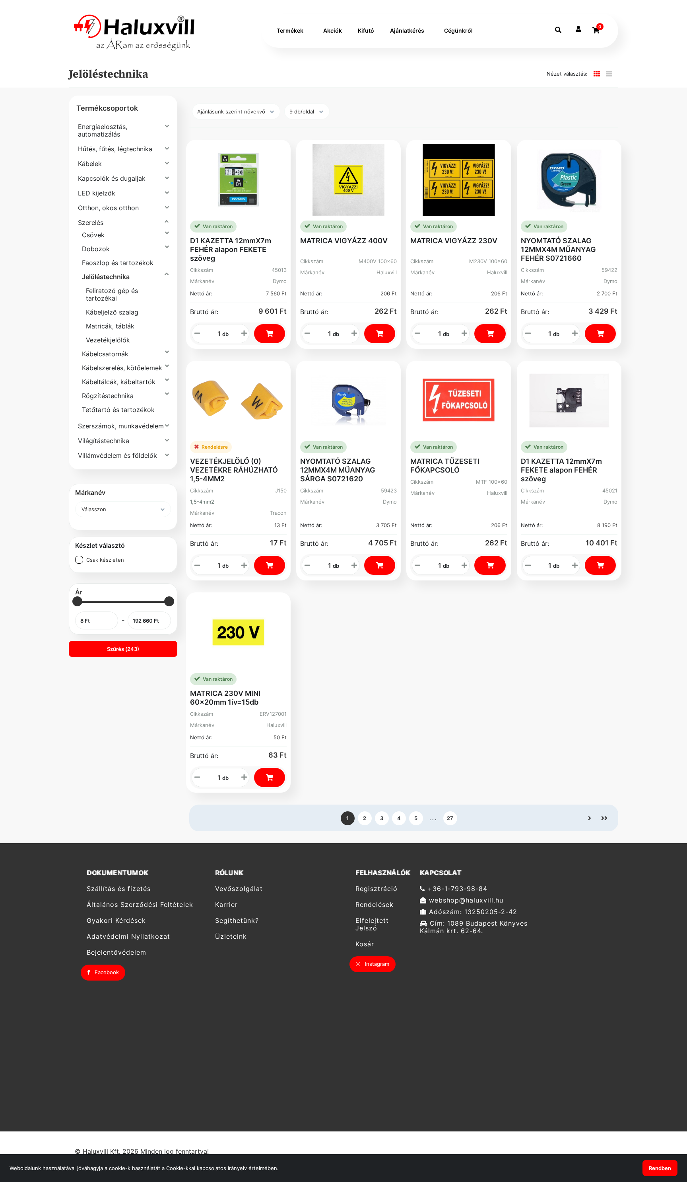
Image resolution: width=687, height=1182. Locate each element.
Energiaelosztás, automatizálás (102, 130)
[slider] (77, 601)
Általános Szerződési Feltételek (140, 904)
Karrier (226, 904)
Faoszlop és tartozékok (117, 263)
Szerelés (90, 223)
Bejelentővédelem (116, 952)
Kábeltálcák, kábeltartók (118, 382)
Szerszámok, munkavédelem (121, 426)
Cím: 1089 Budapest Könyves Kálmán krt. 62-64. (474, 927)
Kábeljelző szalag (112, 312)
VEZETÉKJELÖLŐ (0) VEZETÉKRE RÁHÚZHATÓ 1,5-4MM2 (234, 470)
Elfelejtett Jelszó (372, 924)
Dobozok (96, 249)
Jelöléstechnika (106, 277)
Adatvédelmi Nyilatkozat (128, 936)
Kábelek (90, 164)
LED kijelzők (96, 193)
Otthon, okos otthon (108, 208)
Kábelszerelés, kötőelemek (122, 368)
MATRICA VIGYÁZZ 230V (453, 240)
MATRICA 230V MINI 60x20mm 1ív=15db (225, 697)
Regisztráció (376, 889)
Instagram (376, 964)
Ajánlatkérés (407, 30)
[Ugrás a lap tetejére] (662, 1133)
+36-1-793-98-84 (456, 889)
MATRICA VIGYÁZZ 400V (344, 240)
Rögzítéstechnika (108, 396)
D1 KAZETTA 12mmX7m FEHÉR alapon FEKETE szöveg (230, 249)
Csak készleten (105, 560)
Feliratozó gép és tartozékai (112, 294)
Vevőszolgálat (239, 889)
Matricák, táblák (110, 326)
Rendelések (374, 904)
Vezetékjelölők (108, 340)
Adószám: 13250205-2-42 (472, 912)
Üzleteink (231, 936)
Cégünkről (458, 30)
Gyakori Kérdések (116, 920)
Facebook (106, 972)
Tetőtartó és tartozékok (118, 410)
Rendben (660, 1168)
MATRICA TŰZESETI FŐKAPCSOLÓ (444, 465)
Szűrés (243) (123, 649)
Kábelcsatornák (105, 354)
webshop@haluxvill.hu (465, 900)
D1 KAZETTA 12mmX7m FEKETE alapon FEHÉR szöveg (561, 470)
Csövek (93, 235)
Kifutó (366, 30)
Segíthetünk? (237, 920)
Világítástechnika (103, 441)
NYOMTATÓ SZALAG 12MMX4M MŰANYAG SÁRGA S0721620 (337, 470)
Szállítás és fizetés (119, 889)
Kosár (364, 944)
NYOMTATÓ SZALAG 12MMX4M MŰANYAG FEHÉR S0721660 (558, 249)
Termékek (290, 30)
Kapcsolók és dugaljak (112, 178)
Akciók (332, 30)
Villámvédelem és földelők (117, 455)
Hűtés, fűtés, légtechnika (115, 149)
